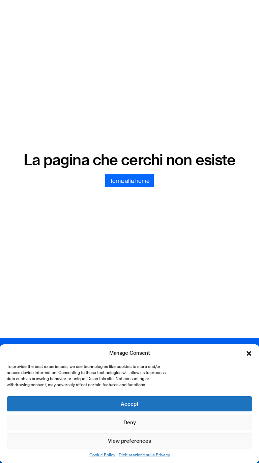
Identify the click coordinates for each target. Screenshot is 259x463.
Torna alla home (129, 180)
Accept (130, 404)
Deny (129, 422)
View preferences (129, 441)
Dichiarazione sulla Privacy (144, 454)
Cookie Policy (102, 454)
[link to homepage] (127, 18)
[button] (249, 353)
